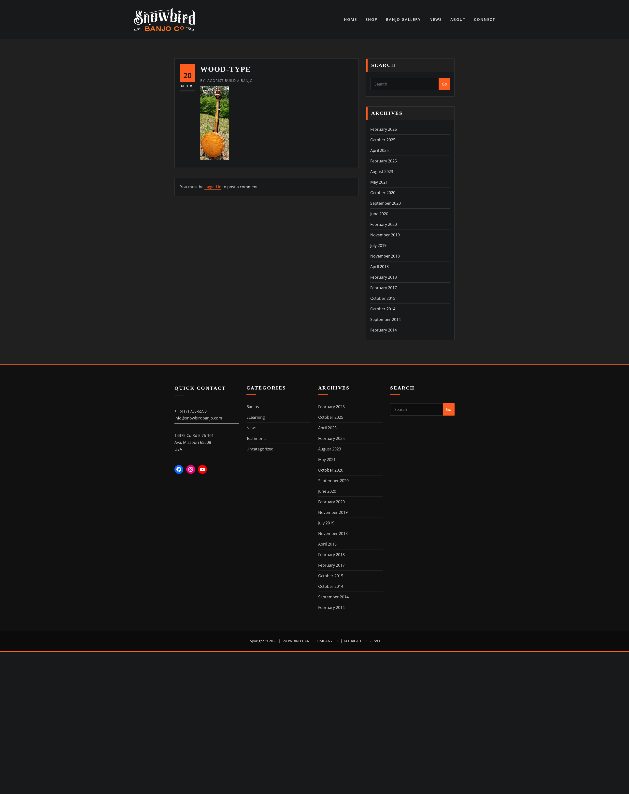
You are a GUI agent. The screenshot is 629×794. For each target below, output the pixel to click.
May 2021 (379, 182)
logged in (212, 186)
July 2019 (378, 245)
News (435, 19)
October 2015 (382, 298)
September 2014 (385, 319)
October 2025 (382, 140)
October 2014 (382, 309)
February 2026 (383, 129)
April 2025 (379, 150)
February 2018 (383, 277)
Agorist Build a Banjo (226, 80)
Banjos (252, 406)
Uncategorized (259, 449)
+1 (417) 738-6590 (190, 411)
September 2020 (385, 203)
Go (444, 84)
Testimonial (257, 438)
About (457, 19)
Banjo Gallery (403, 19)
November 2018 (385, 256)
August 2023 (381, 171)
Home (350, 19)
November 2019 (385, 235)
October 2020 (382, 192)
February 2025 (383, 161)
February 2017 (383, 287)
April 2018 (379, 266)
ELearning (255, 417)
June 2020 (379, 214)
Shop (371, 19)
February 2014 (383, 330)
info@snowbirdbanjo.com (198, 418)
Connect (484, 19)
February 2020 (383, 224)
